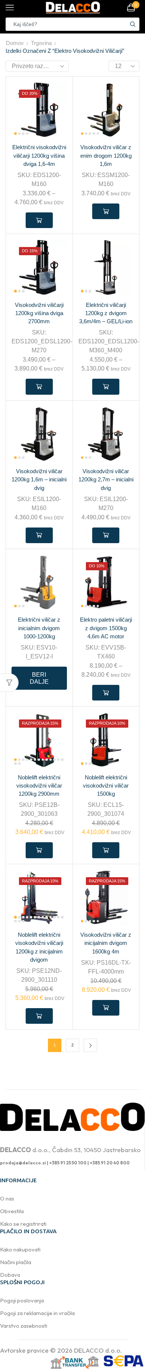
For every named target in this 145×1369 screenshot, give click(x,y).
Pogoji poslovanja (22, 1300)
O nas (7, 1198)
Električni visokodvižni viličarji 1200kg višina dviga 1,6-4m (39, 155)
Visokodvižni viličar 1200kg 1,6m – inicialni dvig (39, 479)
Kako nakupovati (20, 1249)
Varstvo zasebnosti (23, 1325)
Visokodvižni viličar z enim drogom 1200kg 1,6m (106, 155)
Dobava (10, 1274)
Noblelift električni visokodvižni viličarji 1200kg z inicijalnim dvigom (39, 947)
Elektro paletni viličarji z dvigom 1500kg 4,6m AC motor (106, 628)
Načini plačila (15, 1262)
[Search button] (132, 24)
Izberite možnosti (39, 220)
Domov (15, 43)
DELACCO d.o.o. (98, 1350)
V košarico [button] (105, 211)
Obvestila (12, 1211)
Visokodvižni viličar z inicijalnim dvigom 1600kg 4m (105, 943)
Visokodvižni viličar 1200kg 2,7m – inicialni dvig (105, 479)
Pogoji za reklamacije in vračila (37, 1313)
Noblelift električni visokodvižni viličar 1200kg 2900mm (39, 786)
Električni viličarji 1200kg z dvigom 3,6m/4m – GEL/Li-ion (105, 313)
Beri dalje (39, 678)
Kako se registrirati (23, 1223)
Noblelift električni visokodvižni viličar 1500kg (106, 786)
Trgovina (41, 43)
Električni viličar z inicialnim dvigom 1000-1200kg (39, 628)
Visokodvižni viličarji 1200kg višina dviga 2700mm (39, 313)
